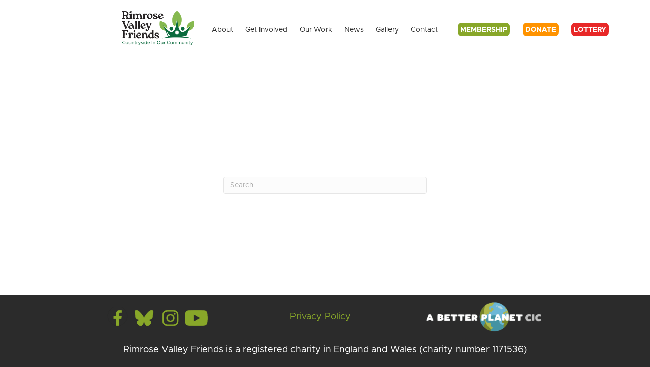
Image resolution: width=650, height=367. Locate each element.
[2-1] (170, 318)
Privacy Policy (320, 316)
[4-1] (196, 318)
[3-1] (118, 318)
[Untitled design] (144, 318)
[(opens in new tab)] (482, 316)
